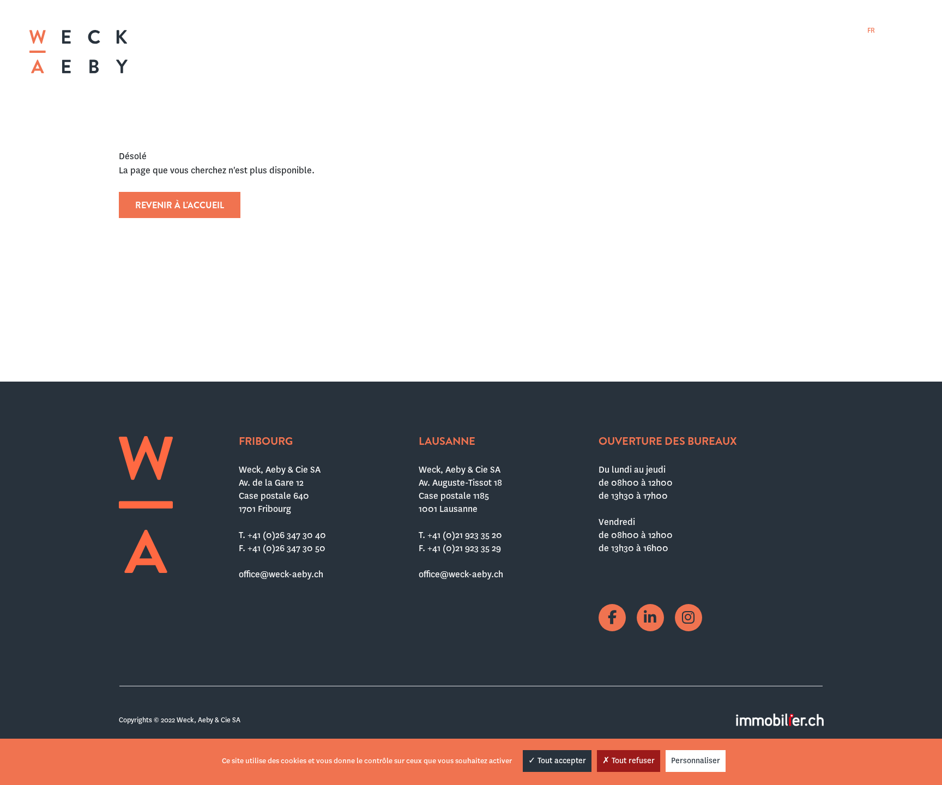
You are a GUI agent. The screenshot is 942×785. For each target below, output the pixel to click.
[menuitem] (871, 30)
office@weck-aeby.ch (281, 574)
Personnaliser (695, 760)
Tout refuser (632, 760)
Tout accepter (560, 760)
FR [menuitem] (871, 30)
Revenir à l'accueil (179, 205)
